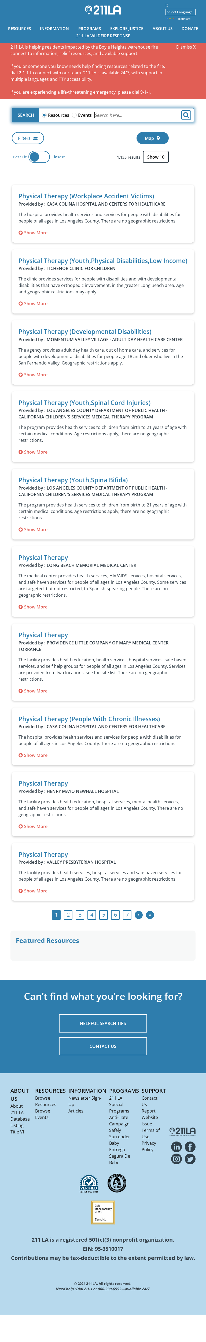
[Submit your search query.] (186, 115)
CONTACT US (103, 1046)
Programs (89, 28)
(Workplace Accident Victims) (86, 196)
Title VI (17, 1132)
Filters (24, 138)
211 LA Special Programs (119, 1104)
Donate (190, 28)
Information (54, 28)
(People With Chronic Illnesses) (89, 718)
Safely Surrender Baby (119, 1136)
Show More (35, 233)
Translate (184, 19)
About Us (162, 28)
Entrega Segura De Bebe (119, 1156)
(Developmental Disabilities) (85, 331)
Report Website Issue (150, 1117)
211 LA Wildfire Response (103, 35)
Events (85, 115)
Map (149, 138)
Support (154, 1090)
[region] (103, 175)
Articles (75, 1111)
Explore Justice (126, 28)
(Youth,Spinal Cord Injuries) (84, 402)
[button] (144, 177)
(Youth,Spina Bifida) (73, 480)
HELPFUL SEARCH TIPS (103, 1023)
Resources (19, 28)
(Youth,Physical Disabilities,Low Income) (103, 260)
